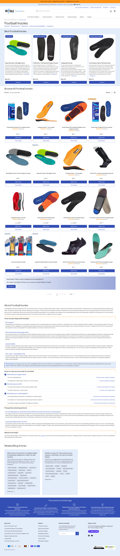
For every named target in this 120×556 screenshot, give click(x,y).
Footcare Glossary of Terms (11, 541)
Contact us (50, 26)
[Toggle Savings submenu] (92, 17)
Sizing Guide (7, 538)
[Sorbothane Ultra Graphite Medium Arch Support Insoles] (74, 111)
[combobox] (67, 10)
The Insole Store (11, 549)
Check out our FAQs (99, 526)
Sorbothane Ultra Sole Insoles (46, 217)
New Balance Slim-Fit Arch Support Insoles (18, 173)
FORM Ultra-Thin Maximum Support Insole (45, 63)
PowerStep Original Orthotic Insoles (101, 127)
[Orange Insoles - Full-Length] (46, 111)
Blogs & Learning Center (10, 536)
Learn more (24, 26)
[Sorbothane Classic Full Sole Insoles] (102, 47)
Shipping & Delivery (43, 533)
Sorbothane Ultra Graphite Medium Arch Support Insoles (74, 128)
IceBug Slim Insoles (66, 63)
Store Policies (42, 538)
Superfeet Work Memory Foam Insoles (46, 262)
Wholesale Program (43, 541)
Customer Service (43, 526)
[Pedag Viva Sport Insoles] (18, 201)
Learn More (105, 7)
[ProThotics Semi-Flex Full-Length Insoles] (102, 201)
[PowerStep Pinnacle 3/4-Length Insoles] (18, 111)
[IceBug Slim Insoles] (74, 47)
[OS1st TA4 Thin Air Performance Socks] (74, 246)
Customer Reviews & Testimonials (13, 528)
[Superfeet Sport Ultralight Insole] (18, 47)
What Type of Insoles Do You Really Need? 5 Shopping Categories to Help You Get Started (22, 455)
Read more (26, 74)
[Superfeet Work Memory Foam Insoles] (46, 246)
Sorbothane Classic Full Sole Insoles (99, 63)
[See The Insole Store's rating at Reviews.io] (98, 547)
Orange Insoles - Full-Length (46, 127)
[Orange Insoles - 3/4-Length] (74, 157)
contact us (43, 435)
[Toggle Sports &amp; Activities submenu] (53, 17)
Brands (82, 17)
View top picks (15, 26)
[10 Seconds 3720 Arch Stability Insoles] (102, 246)
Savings (89, 17)
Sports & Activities (47, 17)
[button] (114, 11)
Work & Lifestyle (60, 17)
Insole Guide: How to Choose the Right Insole (16, 533)
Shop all (6, 26)
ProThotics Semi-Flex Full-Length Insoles (102, 217)
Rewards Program (43, 531)
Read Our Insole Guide (95, 7)
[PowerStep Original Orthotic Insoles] (102, 111)
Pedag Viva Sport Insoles (18, 217)
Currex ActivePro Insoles (18, 262)
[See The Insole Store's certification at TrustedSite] (110, 547)
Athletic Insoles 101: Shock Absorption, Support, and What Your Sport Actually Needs (59, 455)
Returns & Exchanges (44, 536)
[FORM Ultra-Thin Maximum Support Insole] (46, 47)
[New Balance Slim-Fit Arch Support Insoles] (18, 157)
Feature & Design (72, 17)
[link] (49, 294)
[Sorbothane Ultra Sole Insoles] (46, 201)
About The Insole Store (10, 526)
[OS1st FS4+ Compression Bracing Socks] (102, 157)
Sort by (6, 92)
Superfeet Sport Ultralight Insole (15, 63)
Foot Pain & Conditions (33, 17)
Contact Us (113, 7)
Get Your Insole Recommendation (13, 531)
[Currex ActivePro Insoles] (18, 246)
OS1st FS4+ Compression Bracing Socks (101, 173)
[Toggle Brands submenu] (84, 17)
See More (18, 82)
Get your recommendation (37, 26)
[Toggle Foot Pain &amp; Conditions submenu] (40, 17)
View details (18, 140)
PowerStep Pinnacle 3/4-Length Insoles (18, 127)
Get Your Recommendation (82, 7)
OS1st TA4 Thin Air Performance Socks (74, 262)
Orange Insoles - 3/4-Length (73, 173)
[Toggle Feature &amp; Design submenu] (77, 17)
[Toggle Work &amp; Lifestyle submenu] (65, 17)
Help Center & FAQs (43, 528)
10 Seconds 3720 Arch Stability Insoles (101, 262)
